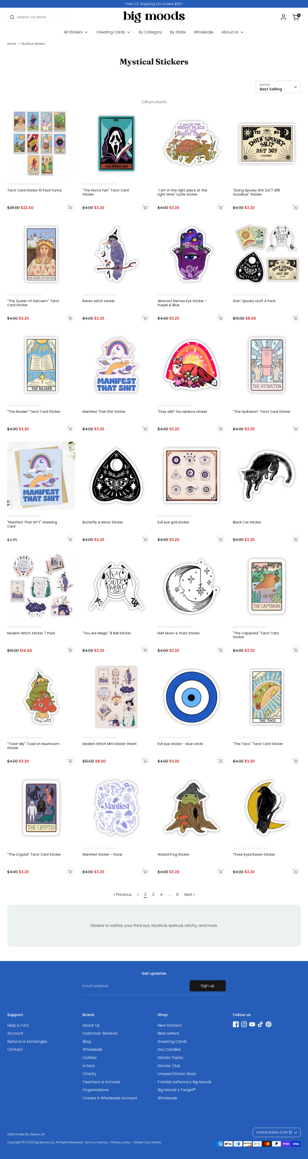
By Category (150, 32)
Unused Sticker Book (177, 1073)
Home (11, 44)
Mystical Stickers (33, 44)
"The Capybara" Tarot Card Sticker (256, 635)
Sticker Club (169, 1066)
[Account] (283, 17)
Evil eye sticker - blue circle (180, 743)
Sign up (208, 985)
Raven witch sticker (99, 301)
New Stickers (170, 1025)
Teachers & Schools (101, 1082)
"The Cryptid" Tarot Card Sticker (34, 854)
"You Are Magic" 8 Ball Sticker (107, 633)
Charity (89, 1073)
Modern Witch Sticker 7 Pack (31, 633)
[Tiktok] (260, 1024)
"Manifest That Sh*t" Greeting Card (32, 524)
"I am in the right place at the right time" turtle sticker (182, 192)
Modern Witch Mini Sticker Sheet (110, 743)
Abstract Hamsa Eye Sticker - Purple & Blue (182, 303)
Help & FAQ (18, 1025)
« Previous (122, 894)
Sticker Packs (170, 1057)
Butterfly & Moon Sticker (103, 522)
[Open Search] (12, 17)
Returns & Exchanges (27, 1041)
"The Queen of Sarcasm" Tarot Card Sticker (33, 303)
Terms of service (96, 1142)
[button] (296, 17)
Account (15, 1033)
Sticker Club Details (147, 1142)
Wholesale (203, 32)
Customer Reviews (100, 1033)
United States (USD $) (274, 1132)
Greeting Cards (111, 32)
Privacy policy (121, 1142)
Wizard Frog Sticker (173, 854)
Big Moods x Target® (176, 1090)
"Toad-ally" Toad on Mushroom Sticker (33, 745)
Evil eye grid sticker (173, 522)
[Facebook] (236, 1024)
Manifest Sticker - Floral (102, 854)
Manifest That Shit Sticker (104, 411)
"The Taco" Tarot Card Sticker (258, 743)
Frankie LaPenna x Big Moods (185, 1082)
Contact (15, 1049)
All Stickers (73, 32)
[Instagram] (244, 1024)
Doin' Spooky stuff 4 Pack (254, 301)
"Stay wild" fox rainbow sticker (182, 411)
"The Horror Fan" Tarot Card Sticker (106, 192)
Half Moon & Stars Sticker (179, 633)
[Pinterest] (268, 1024)
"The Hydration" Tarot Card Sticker (261, 411)
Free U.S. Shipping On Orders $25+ (154, 3)
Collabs (90, 1057)
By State (178, 32)
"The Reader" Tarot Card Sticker (33, 411)
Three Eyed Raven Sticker (254, 854)
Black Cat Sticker (247, 522)
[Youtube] (252, 1024)
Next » (189, 894)
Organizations (96, 1090)
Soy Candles (169, 1049)
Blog (87, 1041)
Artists (89, 1066)
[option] (154, 4)
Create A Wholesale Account (110, 1098)
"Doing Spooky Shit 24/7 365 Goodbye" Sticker (256, 192)
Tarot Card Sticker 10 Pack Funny (34, 190)
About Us (230, 32)
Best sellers (168, 1033)
